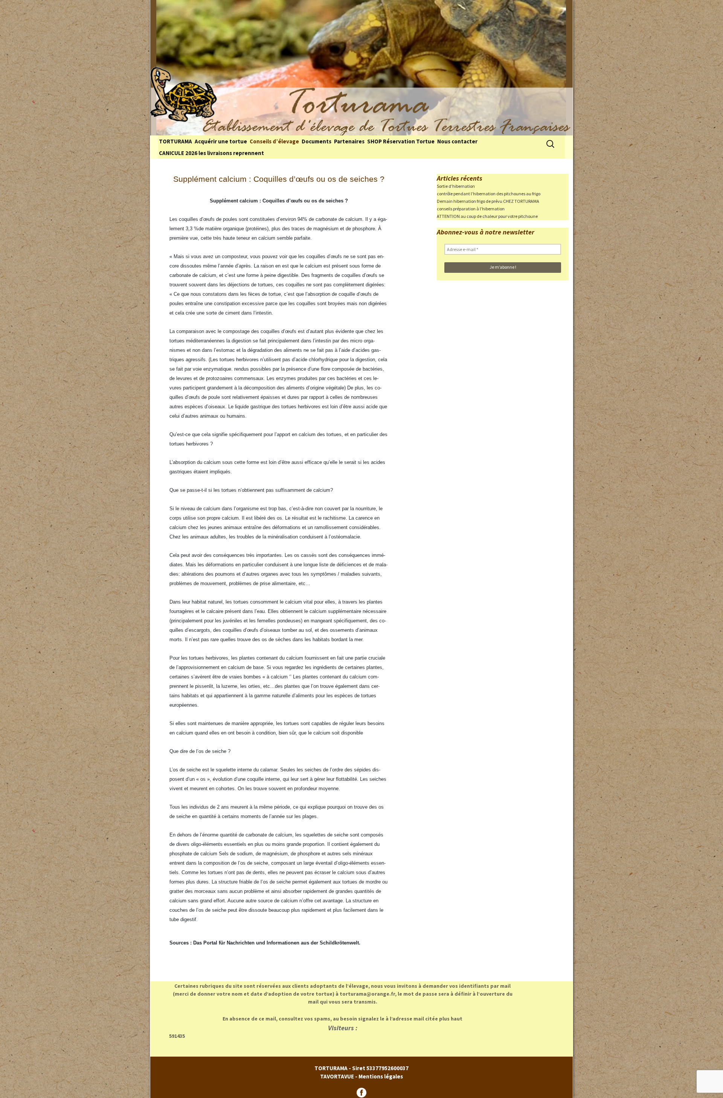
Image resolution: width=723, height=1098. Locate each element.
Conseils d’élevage (274, 141)
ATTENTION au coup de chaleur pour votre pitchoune (487, 216)
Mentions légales (380, 1076)
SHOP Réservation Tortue (401, 141)
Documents (316, 141)
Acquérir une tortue (221, 141)
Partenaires (349, 141)
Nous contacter (457, 141)
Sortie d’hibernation (456, 186)
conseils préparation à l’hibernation (471, 208)
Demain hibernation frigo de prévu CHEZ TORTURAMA (488, 201)
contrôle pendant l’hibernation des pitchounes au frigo (488, 193)
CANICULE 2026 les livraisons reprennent (211, 153)
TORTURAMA (175, 141)
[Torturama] (361, 67)
